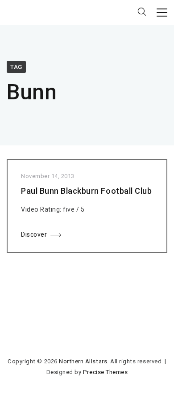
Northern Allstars (83, 361)
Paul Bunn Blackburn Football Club (86, 191)
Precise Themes (105, 372)
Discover (34, 234)
